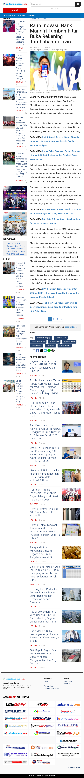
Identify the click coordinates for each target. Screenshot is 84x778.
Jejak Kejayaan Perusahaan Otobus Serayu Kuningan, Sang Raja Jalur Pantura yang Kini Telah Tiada (53, 307)
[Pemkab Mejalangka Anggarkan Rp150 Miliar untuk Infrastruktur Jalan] (9, 359)
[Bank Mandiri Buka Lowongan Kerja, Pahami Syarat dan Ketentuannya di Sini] (71, 636)
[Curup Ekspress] (42, 747)
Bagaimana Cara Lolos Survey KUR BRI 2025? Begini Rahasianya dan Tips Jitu (43, 366)
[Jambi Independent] (16, 718)
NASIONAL (15, 15)
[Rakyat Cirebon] (68, 711)
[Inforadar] (68, 718)
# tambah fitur (60, 338)
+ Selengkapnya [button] (74, 767)
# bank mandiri (64, 346)
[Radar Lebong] (42, 754)
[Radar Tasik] (68, 704)
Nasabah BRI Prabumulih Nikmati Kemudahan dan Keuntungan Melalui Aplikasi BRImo (44, 475)
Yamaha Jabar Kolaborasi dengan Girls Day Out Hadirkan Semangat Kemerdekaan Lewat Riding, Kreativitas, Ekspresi (22, 130)
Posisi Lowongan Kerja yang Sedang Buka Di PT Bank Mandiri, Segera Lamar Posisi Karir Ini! (44, 617)
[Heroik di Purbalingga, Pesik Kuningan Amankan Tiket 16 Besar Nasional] (9, 302)
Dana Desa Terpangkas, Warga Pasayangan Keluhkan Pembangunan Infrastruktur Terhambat (22, 98)
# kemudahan (36, 346)
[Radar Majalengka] (42, 733)
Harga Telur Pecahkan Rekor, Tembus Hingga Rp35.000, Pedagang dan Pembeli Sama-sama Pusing (55, 155)
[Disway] (16, 704)
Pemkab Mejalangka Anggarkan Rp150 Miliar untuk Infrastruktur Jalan (21, 362)
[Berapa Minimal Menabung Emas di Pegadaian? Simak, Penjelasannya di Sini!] (71, 552)
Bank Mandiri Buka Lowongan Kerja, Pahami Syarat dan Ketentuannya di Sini (44, 636)
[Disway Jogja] (68, 733)
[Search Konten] (78, 4)
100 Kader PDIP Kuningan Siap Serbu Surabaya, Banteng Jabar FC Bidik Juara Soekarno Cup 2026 (21, 33)
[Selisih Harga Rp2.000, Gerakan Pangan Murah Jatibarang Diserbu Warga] (9, 386)
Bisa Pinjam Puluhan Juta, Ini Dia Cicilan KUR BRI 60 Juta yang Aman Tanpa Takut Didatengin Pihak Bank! (45, 573)
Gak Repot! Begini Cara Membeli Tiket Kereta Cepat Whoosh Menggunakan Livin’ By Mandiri (43, 657)
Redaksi (46, 684)
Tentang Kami (49, 686)
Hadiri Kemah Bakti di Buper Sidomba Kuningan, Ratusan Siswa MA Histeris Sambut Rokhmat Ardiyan (55, 141)
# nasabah (50, 346)
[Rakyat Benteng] (16, 762)
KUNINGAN (7, 15)
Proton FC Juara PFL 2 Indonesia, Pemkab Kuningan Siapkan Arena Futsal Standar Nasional (21, 275)
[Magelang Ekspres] (68, 726)
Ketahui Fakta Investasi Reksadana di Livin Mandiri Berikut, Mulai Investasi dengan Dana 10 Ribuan (45, 531)
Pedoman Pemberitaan (52, 688)
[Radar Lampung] (16, 726)
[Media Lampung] (16, 711)
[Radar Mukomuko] (68, 747)
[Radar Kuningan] (16, 733)
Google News (71, 327)
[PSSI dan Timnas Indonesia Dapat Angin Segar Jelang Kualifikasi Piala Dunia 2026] (71, 494)
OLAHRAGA (23, 15)
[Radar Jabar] (68, 740)
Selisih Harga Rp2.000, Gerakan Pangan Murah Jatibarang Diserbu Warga (20, 391)
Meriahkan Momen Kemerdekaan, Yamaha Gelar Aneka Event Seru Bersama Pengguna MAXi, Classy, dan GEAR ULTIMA (22, 165)
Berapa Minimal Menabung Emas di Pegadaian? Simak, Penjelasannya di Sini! (42, 552)
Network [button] (14, 10)
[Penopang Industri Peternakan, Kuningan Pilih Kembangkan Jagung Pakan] (9, 331)
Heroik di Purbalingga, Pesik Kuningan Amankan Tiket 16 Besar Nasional (21, 306)
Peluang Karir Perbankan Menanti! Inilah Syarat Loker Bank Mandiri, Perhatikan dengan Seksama (44, 595)
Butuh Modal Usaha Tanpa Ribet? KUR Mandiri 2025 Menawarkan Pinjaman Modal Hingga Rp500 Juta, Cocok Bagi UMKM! (45, 387)
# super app (54, 342)
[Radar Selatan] (42, 762)
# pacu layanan (69, 342)
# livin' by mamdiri (38, 342)
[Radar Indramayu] (42, 711)
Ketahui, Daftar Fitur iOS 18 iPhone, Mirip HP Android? (44, 512)
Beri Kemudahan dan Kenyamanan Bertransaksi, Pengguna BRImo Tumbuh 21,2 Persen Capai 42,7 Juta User (45, 432)
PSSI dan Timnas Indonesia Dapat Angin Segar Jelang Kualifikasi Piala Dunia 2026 (44, 495)
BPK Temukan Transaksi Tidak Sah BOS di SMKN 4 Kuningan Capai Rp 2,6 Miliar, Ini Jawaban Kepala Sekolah (54, 293)
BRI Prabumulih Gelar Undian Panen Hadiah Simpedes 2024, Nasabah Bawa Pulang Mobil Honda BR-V (45, 409)
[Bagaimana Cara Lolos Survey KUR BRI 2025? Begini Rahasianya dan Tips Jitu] (71, 366)
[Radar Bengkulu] (16, 754)
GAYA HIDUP (32, 15)
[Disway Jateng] (42, 726)
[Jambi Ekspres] (42, 718)
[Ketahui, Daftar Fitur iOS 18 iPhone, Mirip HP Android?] (71, 514)
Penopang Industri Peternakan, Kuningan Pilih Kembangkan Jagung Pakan (21, 334)
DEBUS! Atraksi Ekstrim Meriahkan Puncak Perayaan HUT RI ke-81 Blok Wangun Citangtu (21, 67)
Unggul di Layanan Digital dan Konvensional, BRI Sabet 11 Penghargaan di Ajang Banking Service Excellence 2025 (44, 454)
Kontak (46, 682)
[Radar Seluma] (68, 754)
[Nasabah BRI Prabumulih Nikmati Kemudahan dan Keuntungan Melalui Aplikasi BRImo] (71, 475)
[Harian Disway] (42, 704)
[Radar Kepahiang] (16, 747)
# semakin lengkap (43, 338)
